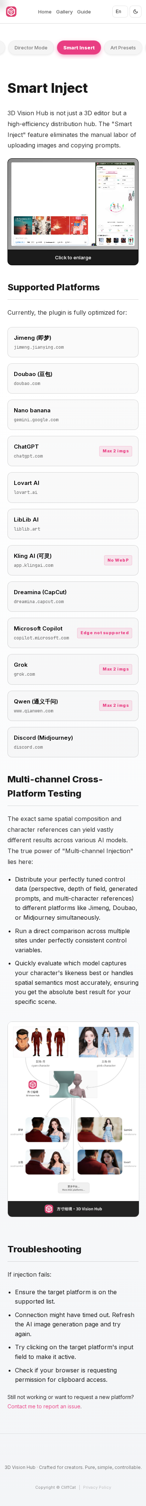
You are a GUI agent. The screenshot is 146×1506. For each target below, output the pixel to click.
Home (45, 12)
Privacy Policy (97, 1487)
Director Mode (31, 48)
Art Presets (123, 48)
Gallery (64, 12)
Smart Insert (79, 48)
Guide (84, 12)
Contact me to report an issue (43, 1406)
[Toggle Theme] (136, 12)
